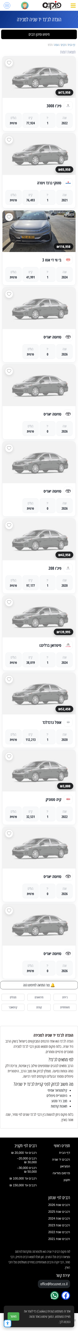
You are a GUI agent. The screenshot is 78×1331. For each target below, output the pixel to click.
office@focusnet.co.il (54, 1284)
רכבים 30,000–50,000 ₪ (27, 1169)
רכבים (63, 45)
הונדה (56, 45)
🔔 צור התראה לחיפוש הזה (39, 985)
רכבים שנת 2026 (59, 1205)
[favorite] (9, 63)
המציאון (65, 1166)
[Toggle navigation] (73, 5)
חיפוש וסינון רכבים (39, 34)
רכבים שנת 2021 (59, 1239)
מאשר (13, 1316)
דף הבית (71, 45)
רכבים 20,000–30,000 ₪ (27, 1160)
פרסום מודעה (61, 1173)
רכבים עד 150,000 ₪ (23, 1185)
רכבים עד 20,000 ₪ (24, 1152)
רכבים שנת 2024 (59, 1218)
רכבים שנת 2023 (59, 1225)
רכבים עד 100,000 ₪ (23, 1178)
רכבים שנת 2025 (59, 1211)
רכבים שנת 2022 (59, 1232)
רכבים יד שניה (61, 1159)
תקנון (67, 1180)
